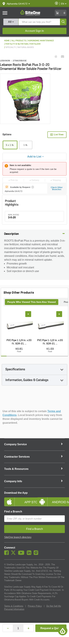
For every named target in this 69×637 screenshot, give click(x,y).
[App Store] (18, 499)
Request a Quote (51, 628)
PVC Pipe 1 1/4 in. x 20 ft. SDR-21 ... (19, 342)
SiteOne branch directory (17, 537)
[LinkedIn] (30, 554)
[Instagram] (37, 554)
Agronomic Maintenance (41, 40)
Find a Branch (13, 511)
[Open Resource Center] (62, 630)
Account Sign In (34, 30)
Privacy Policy (35, 606)
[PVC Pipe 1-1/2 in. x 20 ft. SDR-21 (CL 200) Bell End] (50, 325)
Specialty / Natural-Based (20, 47)
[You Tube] (22, 554)
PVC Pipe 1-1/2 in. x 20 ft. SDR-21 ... (50, 342)
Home (7, 40)
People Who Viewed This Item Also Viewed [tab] (31, 302)
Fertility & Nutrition (17, 44)
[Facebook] (7, 554)
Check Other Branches (57, 188)
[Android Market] (51, 499)
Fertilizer (35, 44)
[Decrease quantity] (8, 628)
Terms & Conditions (13, 606)
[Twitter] (14, 554)
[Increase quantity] (28, 628)
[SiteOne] (30, 15)
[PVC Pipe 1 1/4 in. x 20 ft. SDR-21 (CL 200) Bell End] (19, 325)
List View (58, 134)
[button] (17, 3)
